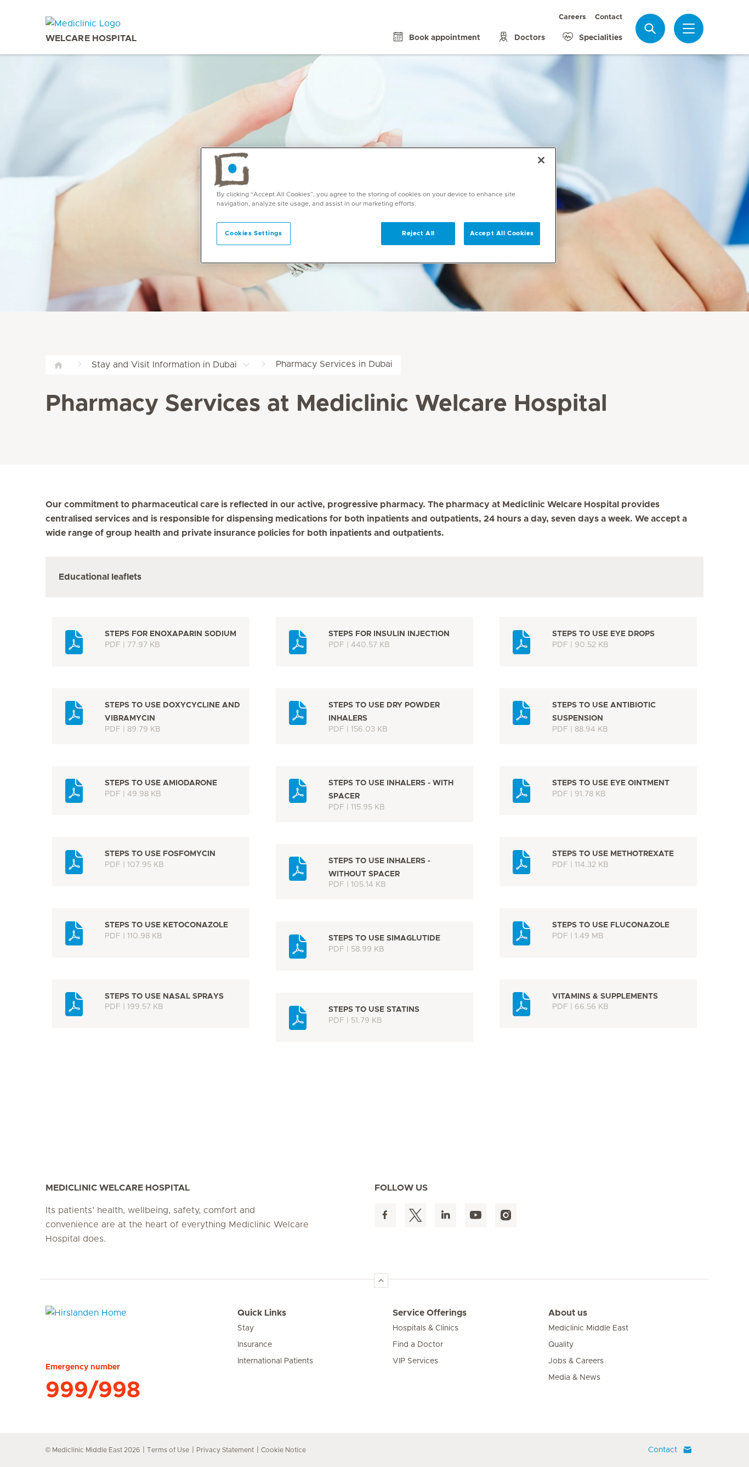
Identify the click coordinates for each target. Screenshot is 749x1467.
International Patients (275, 1361)
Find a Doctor (418, 1345)
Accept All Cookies (502, 233)
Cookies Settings (253, 233)
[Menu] (688, 28)
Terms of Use (168, 1450)
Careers (572, 17)
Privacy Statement (225, 1450)
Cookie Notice (283, 1450)
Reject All (418, 233)
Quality (561, 1345)
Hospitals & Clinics (425, 1328)
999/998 (93, 1390)
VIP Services (415, 1361)
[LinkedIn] (445, 1215)
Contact (608, 17)
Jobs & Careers (576, 1361)
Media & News (574, 1377)
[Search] (650, 28)
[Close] (541, 160)
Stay (245, 1328)
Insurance (254, 1345)
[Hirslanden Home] (141, 1319)
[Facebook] (385, 1215)
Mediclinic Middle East (588, 1328)
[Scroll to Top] (381, 1280)
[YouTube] (475, 1215)
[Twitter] (415, 1215)
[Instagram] (506, 1215)
